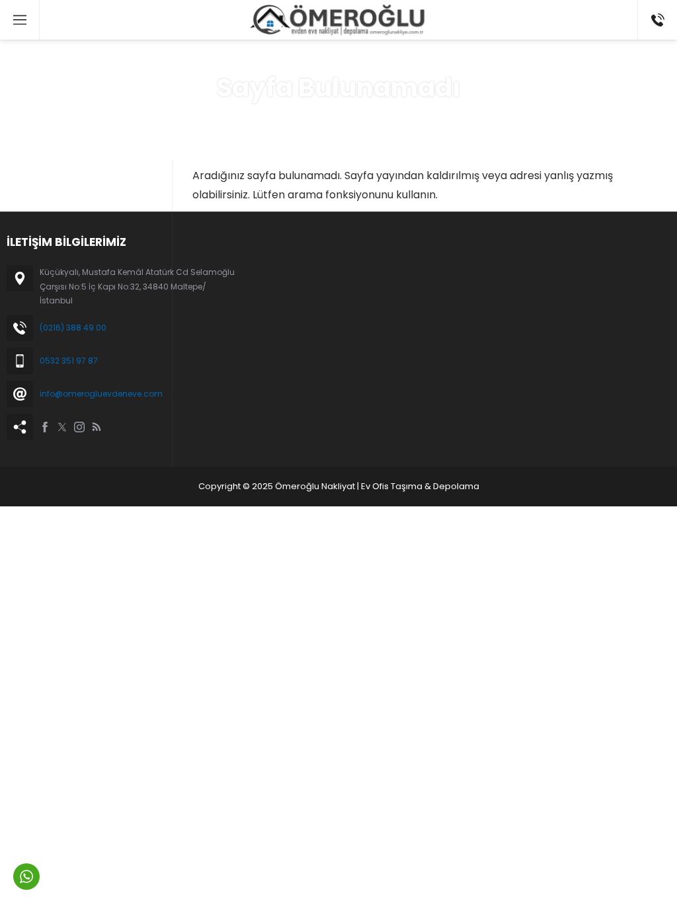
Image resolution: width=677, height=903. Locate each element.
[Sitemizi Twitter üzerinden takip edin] (62, 427)
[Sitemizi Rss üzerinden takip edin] (96, 427)
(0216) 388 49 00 (73, 327)
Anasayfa (292, 118)
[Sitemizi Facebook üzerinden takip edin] (45, 427)
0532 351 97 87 (69, 360)
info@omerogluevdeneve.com (101, 393)
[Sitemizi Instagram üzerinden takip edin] (79, 427)
